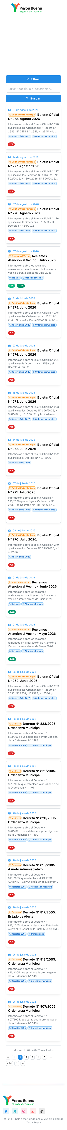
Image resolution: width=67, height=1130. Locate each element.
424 (9, 1063)
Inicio (8, 53)
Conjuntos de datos (36, 53)
